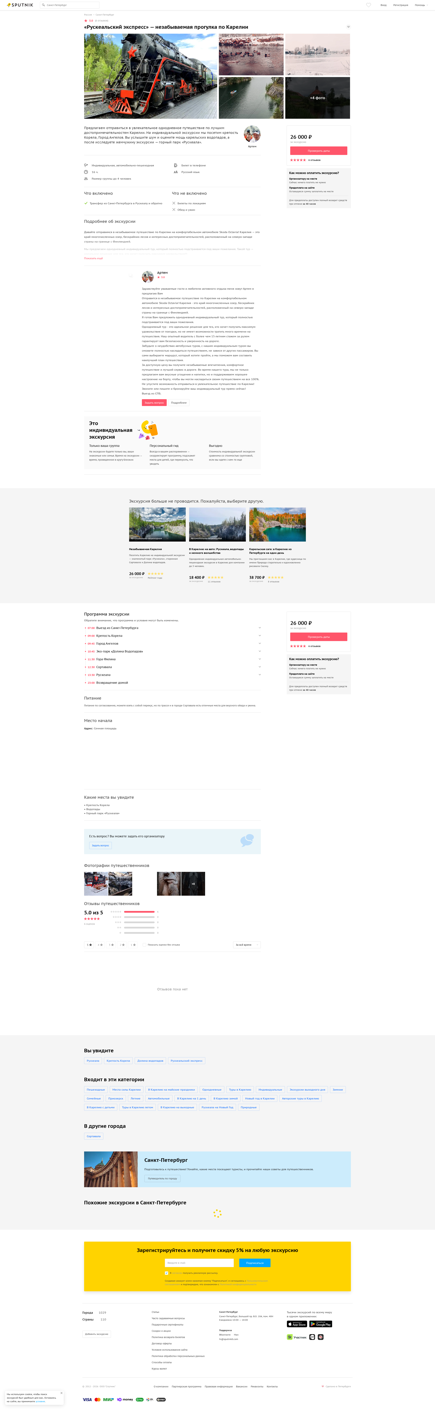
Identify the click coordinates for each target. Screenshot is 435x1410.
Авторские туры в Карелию (300, 1098)
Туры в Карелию (240, 1089)
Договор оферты (162, 1343)
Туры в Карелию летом (137, 1107)
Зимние (338, 1089)
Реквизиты (257, 1386)
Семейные (94, 1098)
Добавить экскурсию (96, 1334)
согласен (177, 1273)
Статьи (155, 1312)
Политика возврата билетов (168, 1337)
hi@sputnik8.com (228, 1339)
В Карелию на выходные (177, 1107)
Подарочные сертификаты (167, 1324)
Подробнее (179, 402)
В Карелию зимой (226, 1098)
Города (94, 1313)
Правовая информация (219, 1386)
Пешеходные (96, 1089)
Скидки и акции (161, 1330)
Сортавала (94, 1136)
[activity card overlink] (157, 562)
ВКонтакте (225, 1334)
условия (40, 1401)
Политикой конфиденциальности (238, 1284)
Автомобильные (159, 1098)
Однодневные (212, 1089)
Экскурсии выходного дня (307, 1089)
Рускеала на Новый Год (217, 1107)
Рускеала (93, 1060)
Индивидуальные (270, 1089)
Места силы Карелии (126, 1089)
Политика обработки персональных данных (178, 1356)
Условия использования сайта (169, 1349)
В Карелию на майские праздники (171, 1089)
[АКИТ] (312, 1337)
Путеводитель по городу (162, 1178)
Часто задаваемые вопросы (168, 1318)
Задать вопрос (154, 402)
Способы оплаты (162, 1362)
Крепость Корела (118, 1060)
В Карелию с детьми (101, 1107)
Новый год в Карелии (260, 1098)
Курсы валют (159, 1368)
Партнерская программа (186, 1386)
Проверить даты (319, 150)
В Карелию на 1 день (191, 1098)
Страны (94, 1319)
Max (236, 1334)
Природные (249, 1107)
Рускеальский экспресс (187, 1060)
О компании (161, 1386)
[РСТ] (321, 1337)
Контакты (272, 1386)
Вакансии (241, 1386)
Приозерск (115, 1098)
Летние (136, 1098)
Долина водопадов (150, 1060)
